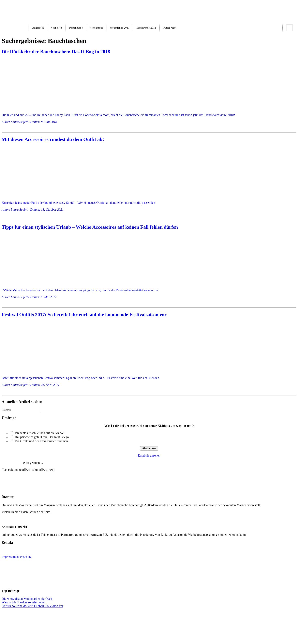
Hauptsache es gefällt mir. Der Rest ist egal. (42, 437)
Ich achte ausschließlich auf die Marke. (39, 433)
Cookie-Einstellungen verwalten (149, 613)
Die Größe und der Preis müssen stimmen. (42, 441)
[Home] (12, 20)
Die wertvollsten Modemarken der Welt (27, 598)
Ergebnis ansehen (149, 455)
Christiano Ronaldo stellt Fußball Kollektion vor (32, 606)
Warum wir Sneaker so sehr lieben (23, 602)
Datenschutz (23, 556)
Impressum (9, 556)
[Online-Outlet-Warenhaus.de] (15, 28)
